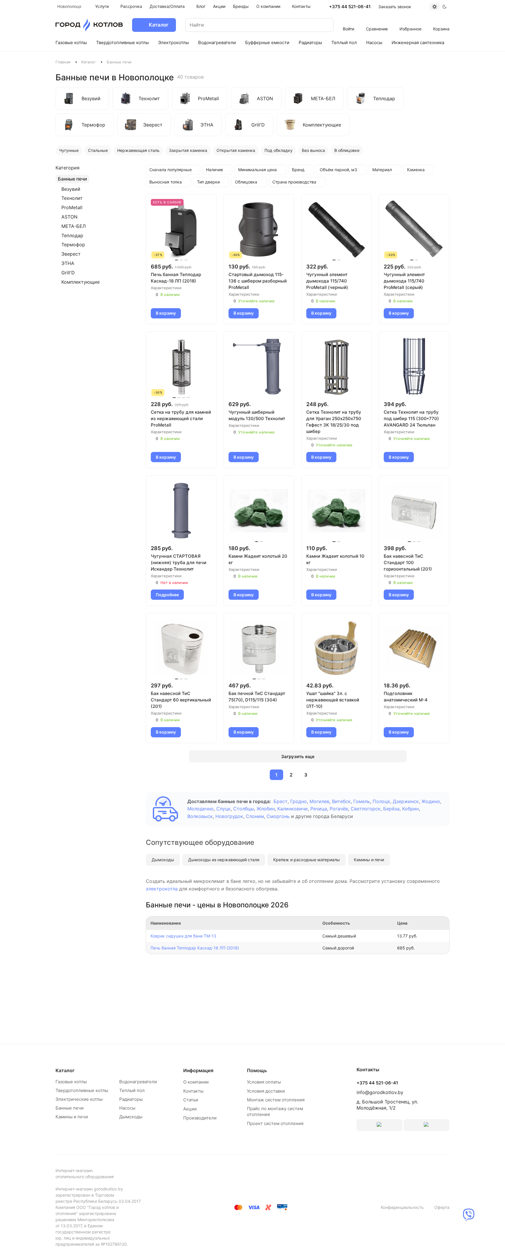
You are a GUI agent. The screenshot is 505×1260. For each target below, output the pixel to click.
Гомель (361, 801)
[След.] (319, 774)
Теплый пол (132, 1090)
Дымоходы (163, 859)
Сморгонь (278, 816)
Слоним (255, 816)
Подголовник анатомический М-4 (406, 697)
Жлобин (266, 809)
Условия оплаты (264, 1082)
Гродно (298, 801)
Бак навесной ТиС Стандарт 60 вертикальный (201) (181, 700)
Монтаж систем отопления (276, 1100)
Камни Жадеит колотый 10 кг (335, 559)
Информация (198, 1070)
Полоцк (381, 801)
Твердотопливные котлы (82, 1090)
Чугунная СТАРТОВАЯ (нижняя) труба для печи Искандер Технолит (178, 562)
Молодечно (200, 809)
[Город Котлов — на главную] (89, 25)
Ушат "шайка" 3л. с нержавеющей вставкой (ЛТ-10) (332, 700)
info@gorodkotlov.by (380, 1092)
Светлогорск (366, 809)
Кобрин (410, 809)
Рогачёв (339, 809)
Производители (200, 1118)
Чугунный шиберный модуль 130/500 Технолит (257, 415)
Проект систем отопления (275, 1123)
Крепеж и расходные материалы (306, 859)
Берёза (391, 809)
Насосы (127, 1108)
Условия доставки (266, 1091)
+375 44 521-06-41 (350, 6)
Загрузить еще (297, 756)
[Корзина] (441, 21)
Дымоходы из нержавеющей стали (223, 859)
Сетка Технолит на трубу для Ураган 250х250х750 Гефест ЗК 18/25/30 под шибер (333, 421)
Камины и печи (369, 859)
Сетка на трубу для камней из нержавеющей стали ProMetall (181, 418)
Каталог (88, 62)
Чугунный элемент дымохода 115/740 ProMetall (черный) (327, 281)
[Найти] (323, 25)
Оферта (441, 1207)
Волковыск (200, 816)
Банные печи (70, 1108)
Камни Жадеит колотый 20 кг (258, 559)
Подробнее (167, 594)
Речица (318, 809)
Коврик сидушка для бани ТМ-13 (183, 935)
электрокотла (162, 889)
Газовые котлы (71, 1081)
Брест (281, 801)
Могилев (319, 801)
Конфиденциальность (402, 1207)
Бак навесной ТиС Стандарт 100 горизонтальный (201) (408, 562)
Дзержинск (406, 801)
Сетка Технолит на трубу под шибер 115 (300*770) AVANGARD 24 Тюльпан (411, 418)
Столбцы (243, 809)
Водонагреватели (138, 1081)
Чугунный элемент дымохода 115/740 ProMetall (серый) (404, 281)
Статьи (190, 1100)
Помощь (257, 1070)
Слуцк (223, 809)
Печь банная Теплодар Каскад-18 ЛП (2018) (176, 278)
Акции (190, 1109)
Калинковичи (292, 809)
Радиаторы (131, 1099)
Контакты (193, 1091)
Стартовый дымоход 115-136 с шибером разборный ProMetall (258, 281)
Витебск (341, 801)
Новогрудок (229, 816)
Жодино (430, 801)
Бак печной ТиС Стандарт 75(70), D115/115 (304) (257, 697)
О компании (196, 1082)
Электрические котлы (79, 1099)
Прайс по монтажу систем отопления (275, 1111)
